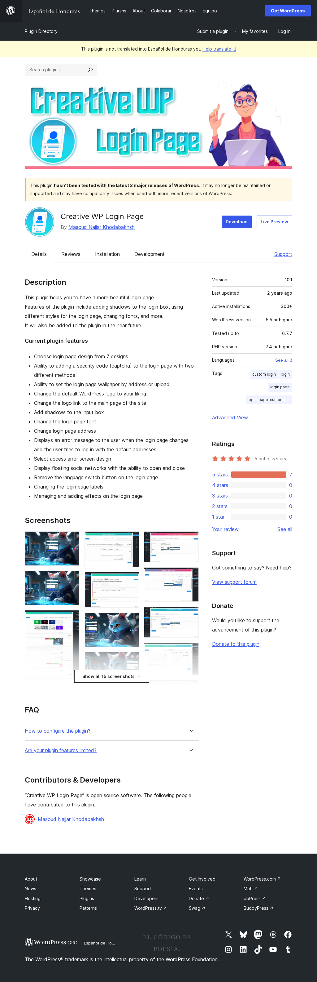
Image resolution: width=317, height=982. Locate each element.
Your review (225, 529)
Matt (251, 888)
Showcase (90, 879)
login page (280, 387)
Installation (107, 254)
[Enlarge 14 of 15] (190, 688)
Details (39, 254)
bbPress (255, 898)
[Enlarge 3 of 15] (71, 618)
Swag (197, 908)
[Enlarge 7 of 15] (131, 621)
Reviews (70, 254)
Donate (199, 898)
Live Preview (274, 221)
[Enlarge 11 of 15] (190, 576)
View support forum (234, 582)
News (30, 888)
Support (283, 254)
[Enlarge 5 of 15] (131, 540)
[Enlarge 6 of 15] (131, 580)
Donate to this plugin (235, 644)
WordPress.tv (150, 908)
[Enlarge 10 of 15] (190, 540)
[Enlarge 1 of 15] (71, 540)
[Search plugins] (90, 70)
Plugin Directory (41, 31)
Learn (140, 879)
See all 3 (283, 360)
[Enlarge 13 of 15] (190, 651)
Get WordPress (288, 10)
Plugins (87, 898)
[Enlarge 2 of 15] (71, 579)
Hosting (33, 898)
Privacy (32, 908)
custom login (264, 374)
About (31, 879)
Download (237, 221)
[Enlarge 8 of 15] (131, 660)
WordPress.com (262, 879)
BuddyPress (259, 908)
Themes (88, 888)
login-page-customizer (269, 399)
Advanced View (230, 417)
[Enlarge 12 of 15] (190, 615)
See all (284, 529)
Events (196, 888)
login (285, 374)
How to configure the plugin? (57, 731)
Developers (146, 898)
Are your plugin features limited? (61, 750)
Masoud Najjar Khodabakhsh (101, 227)
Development (149, 254)
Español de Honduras (104, 942)
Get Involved (202, 879)
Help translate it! (219, 48)
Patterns (88, 908)
